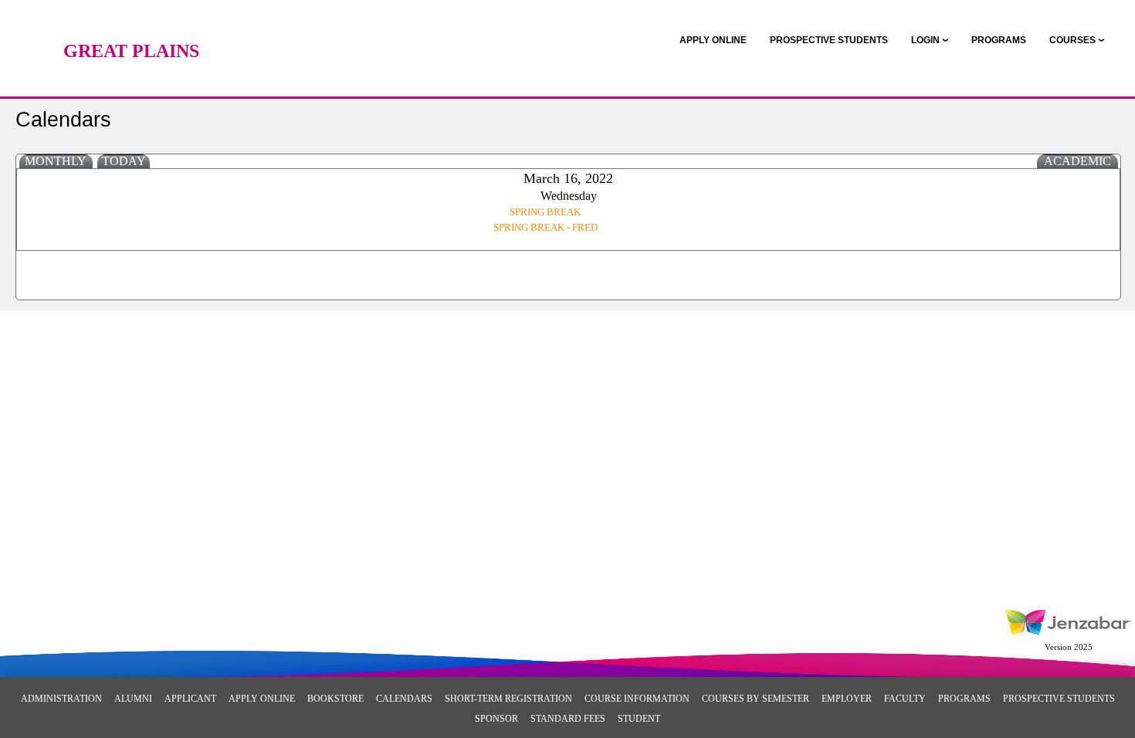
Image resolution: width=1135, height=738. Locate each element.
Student (639, 718)
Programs (964, 698)
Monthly (55, 161)
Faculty (905, 698)
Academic (1077, 161)
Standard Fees (567, 718)
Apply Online (262, 698)
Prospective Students (1059, 698)
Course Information (636, 698)
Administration (61, 698)
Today (124, 161)
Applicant (190, 698)
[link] (713, 40)
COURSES (1072, 40)
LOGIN (925, 40)
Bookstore (335, 698)
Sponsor (496, 718)
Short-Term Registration (508, 698)
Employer (847, 698)
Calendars (404, 698)
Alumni (133, 698)
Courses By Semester (755, 698)
